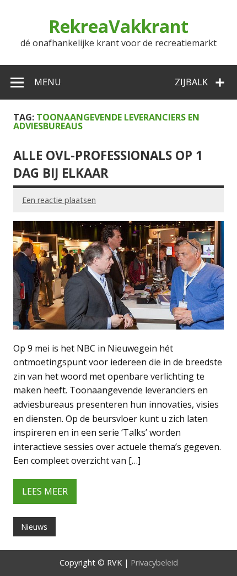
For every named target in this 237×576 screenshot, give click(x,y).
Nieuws (34, 527)
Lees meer (45, 491)
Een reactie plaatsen (59, 200)
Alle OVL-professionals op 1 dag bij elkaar (108, 164)
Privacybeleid (154, 562)
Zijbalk (191, 82)
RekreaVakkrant (118, 26)
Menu (47, 82)
